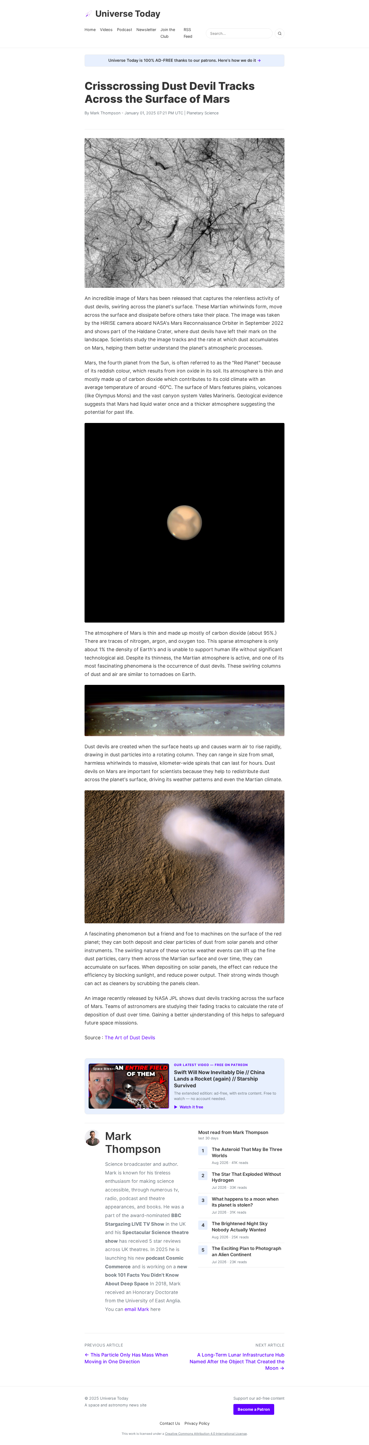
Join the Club (167, 32)
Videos (106, 29)
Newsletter (146, 29)
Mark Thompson (105, 113)
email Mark (137, 1309)
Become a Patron (254, 1409)
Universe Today (127, 13)
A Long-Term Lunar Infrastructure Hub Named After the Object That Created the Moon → (237, 1361)
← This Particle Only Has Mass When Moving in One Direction (126, 1358)
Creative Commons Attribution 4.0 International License (206, 1434)
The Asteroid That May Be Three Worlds (247, 1152)
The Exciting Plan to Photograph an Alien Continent (246, 1251)
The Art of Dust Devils (130, 1037)
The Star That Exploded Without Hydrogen (246, 1177)
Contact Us (170, 1423)
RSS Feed (188, 32)
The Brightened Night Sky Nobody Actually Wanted (240, 1226)
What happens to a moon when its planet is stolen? (245, 1202)
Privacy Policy (197, 1423)
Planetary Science (203, 113)
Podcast (124, 29)
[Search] (279, 33)
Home (90, 29)
